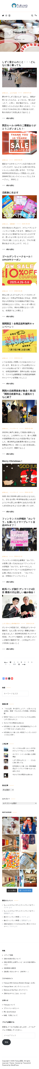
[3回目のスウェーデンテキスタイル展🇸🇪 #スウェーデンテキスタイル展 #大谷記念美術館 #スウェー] (10, 843)
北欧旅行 (12, 224)
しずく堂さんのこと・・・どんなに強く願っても (24, 761)
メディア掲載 (8, 955)
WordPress (15, 1065)
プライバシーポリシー (11, 1008)
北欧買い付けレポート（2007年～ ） (16, 971)
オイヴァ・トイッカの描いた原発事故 (24, 755)
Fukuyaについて (9, 1005)
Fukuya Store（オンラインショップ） (17, 986)
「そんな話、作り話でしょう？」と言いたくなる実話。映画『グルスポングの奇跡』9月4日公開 (20, 711)
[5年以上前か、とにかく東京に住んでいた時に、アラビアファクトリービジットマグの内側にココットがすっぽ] (28, 860)
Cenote (17, 1063)
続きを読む (10, 118)
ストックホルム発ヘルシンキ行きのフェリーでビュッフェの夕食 (24, 749)
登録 (6, 1042)
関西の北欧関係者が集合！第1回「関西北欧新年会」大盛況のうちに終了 (19, 393)
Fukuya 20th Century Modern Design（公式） (20, 983)
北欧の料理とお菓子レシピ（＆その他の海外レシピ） (20, 963)
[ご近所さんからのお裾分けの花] (28, 878)
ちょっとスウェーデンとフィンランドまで (18, 905)
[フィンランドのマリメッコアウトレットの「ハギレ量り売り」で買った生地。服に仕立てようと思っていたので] (28, 843)
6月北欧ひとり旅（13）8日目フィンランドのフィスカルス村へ (20, 733)
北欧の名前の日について (12, 959)
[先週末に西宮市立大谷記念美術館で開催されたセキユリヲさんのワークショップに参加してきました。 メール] (10, 860)
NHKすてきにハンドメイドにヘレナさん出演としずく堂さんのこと (20, 718)
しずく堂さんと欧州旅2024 (11, 623)
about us (18, 39)
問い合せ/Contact (10, 1012)
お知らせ (5, 93)
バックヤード (14, 428)
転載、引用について (11, 1015)
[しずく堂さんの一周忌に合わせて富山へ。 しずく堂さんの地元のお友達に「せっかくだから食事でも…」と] (10, 825)
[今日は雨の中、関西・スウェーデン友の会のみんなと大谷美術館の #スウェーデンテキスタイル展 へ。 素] (10, 878)
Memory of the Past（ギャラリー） (16, 990)
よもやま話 (13, 93)
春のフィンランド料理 (11, 917)
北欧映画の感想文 (10, 968)
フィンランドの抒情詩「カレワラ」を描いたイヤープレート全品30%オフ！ (18, 521)
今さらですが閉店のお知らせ (14, 723)
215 (14, 664)
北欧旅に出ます (10, 192)
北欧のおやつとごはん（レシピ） (15, 993)
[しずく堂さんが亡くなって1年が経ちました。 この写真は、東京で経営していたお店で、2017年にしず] (28, 825)
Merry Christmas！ (12, 461)
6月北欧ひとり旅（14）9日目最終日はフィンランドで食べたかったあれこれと (20, 728)
